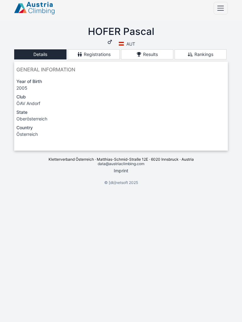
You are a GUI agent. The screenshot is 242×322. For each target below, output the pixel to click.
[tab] (40, 54)
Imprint (121, 170)
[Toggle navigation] (221, 8)
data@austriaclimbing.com (121, 163)
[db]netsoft (118, 182)
